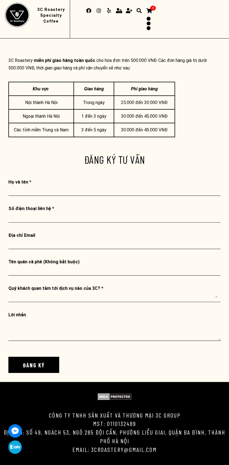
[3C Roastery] (18, 15)
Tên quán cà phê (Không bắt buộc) (44, 261)
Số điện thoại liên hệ (31, 208)
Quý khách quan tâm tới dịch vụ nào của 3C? (55, 288)
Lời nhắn (17, 314)
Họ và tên (19, 182)
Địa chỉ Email (21, 235)
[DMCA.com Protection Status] (115, 398)
